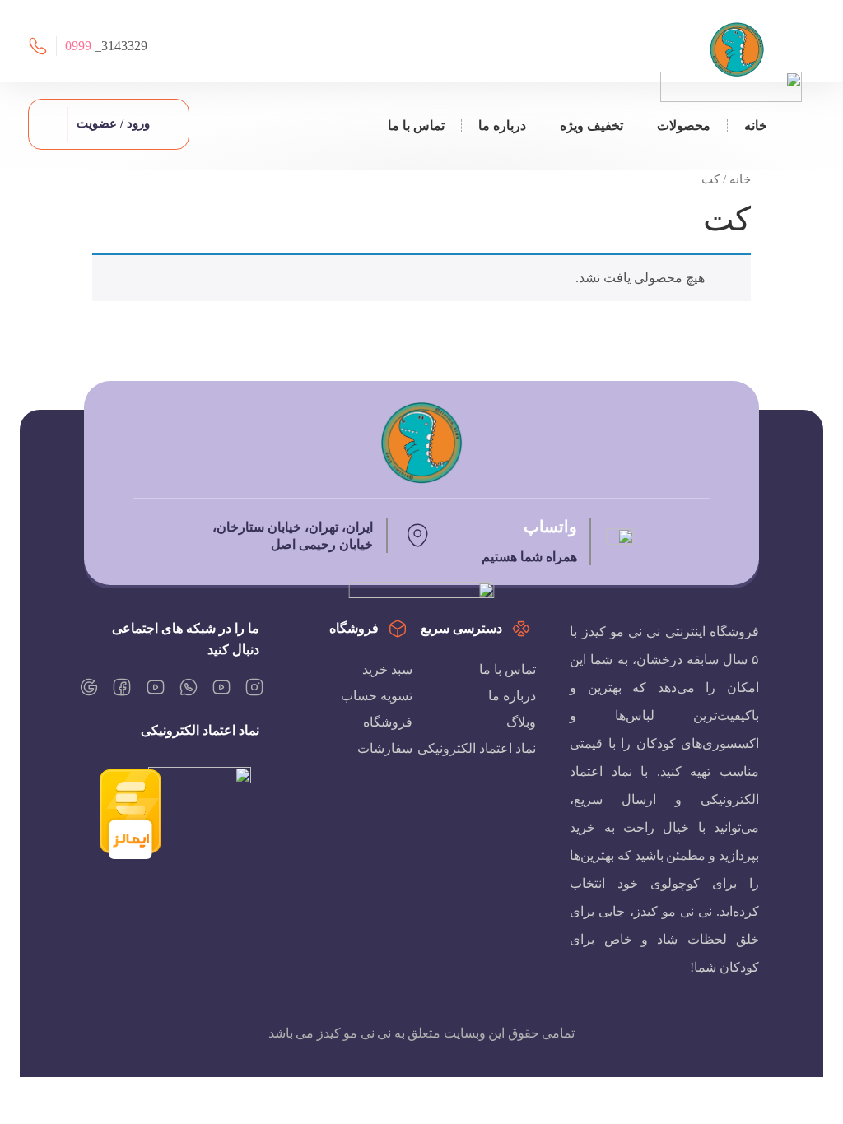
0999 (78, 46)
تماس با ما (416, 125)
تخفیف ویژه (591, 125)
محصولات (683, 125)
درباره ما (502, 125)
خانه (755, 125)
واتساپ (550, 527)
